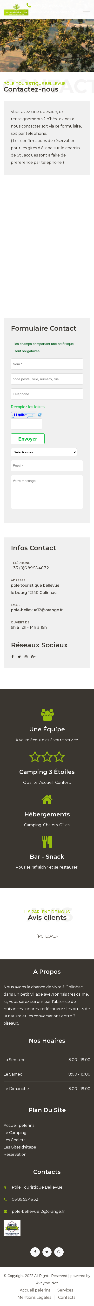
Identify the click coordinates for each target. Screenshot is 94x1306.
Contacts (66, 1297)
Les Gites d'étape (20, 1147)
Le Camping (15, 1132)
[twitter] (19, 656)
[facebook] (12, 656)
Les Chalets (14, 1140)
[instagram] (26, 656)
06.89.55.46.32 (25, 1199)
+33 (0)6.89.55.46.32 (51, 6)
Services (65, 1290)
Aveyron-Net (47, 1283)
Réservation (15, 1154)
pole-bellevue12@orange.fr (51, 12)
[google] (32, 656)
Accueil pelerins (35, 1290)
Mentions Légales (34, 1297)
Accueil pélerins (19, 1125)
